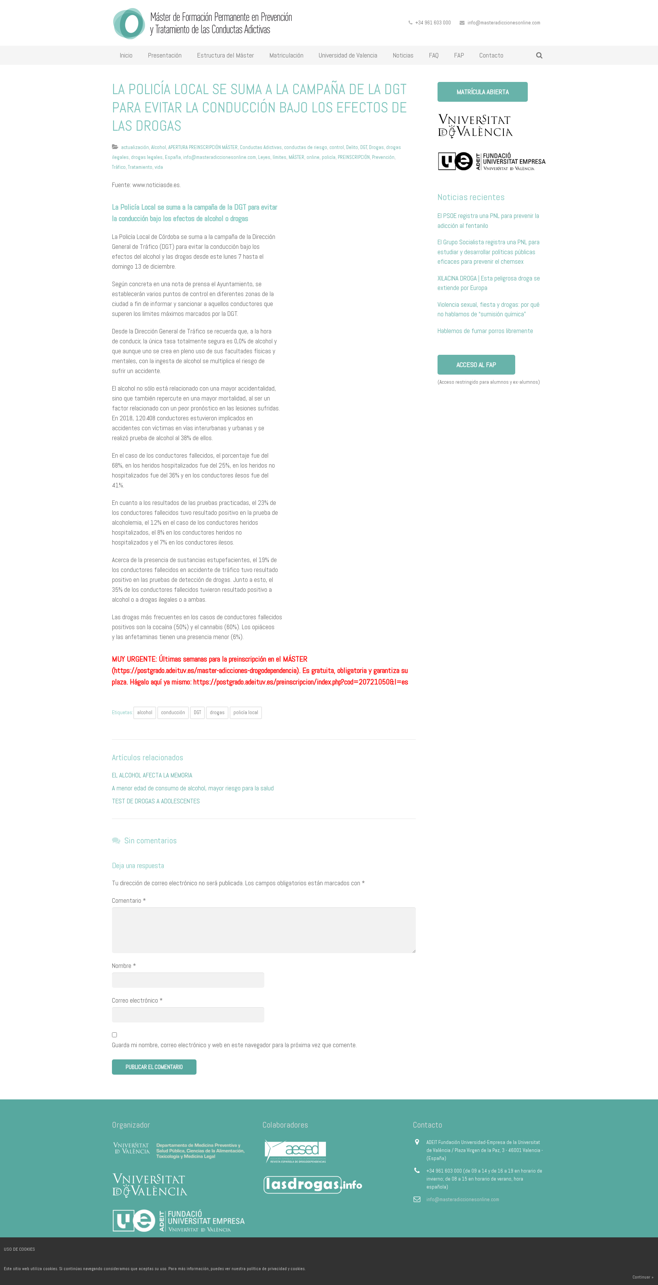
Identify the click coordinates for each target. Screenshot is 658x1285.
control (336, 147)
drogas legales (147, 157)
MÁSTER (296, 157)
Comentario (129, 900)
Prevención (383, 157)
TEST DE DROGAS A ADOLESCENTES (156, 801)
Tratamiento (140, 167)
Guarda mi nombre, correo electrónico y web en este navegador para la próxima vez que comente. (234, 1045)
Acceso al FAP (476, 364)
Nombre (124, 965)
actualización (135, 147)
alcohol (144, 712)
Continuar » (642, 1277)
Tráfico (119, 167)
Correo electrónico (137, 1000)
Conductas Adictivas (261, 147)
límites (279, 157)
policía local (245, 712)
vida (159, 167)
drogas (217, 712)
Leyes (264, 157)
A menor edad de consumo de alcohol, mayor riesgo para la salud (193, 788)
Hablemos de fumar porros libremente (485, 331)
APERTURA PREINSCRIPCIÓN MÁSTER (203, 147)
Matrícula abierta (483, 91)
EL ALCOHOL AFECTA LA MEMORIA (152, 775)
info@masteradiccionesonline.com (504, 22)
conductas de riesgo (305, 147)
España (173, 157)
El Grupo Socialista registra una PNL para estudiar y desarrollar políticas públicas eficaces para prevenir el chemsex (489, 252)
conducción (173, 712)
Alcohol (158, 147)
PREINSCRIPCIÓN (354, 157)
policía (328, 157)
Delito (352, 147)
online (313, 157)
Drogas (376, 147)
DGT (363, 147)
